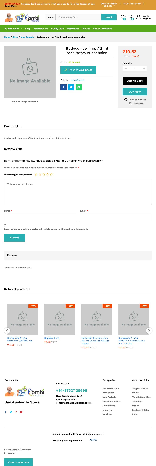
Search (109, 17)
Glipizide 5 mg (51, 338)
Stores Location (109, 3)
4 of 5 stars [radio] (47, 174)
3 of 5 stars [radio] (44, 174)
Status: (64, 62)
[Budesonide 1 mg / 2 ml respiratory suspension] (63, 87)
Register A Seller (141, 410)
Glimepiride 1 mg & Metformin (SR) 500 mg (19, 339)
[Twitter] (10, 412)
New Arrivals (109, 397)
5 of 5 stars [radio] (51, 174)
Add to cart (135, 80)
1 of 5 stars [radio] (36, 174)
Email (84, 211)
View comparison (18, 462)
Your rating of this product (18, 174)
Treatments (73, 29)
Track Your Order (132, 3)
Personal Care (41, 29)
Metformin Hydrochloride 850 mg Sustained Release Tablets (95, 341)
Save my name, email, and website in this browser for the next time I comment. (46, 229)
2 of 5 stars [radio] (40, 174)
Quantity (127, 63)
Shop (27, 29)
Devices (86, 29)
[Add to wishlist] (25, 332)
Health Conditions (102, 29)
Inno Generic (77, 80)
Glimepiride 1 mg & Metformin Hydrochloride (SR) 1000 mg (131, 341)
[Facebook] (5, 412)
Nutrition (107, 414)
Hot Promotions (111, 388)
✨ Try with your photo (78, 69)
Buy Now (135, 91)
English (108, 6)
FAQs (134, 414)
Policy (135, 392)
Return (136, 405)
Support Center (140, 388)
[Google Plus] (16, 412)
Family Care (57, 29)
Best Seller (108, 392)
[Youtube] (21, 412)
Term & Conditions (141, 397)
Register (147, 18)
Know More (11, 6)
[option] (22, 329)
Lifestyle (107, 410)
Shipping (137, 401)
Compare (138, 103)
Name (8, 211)
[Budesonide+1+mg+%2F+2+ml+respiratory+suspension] (71, 87)
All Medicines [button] (12, 29)
